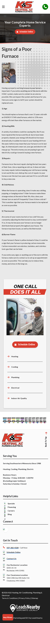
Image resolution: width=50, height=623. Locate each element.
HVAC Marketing (15, 618)
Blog (10, 514)
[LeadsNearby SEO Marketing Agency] (25, 608)
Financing (12, 507)
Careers (11, 511)
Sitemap (35, 598)
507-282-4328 (12, 548)
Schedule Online (26, 32)
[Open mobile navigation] (3, 6)
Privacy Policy (24, 598)
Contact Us (11, 558)
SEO (27, 618)
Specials (11, 503)
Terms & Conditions (10, 598)
